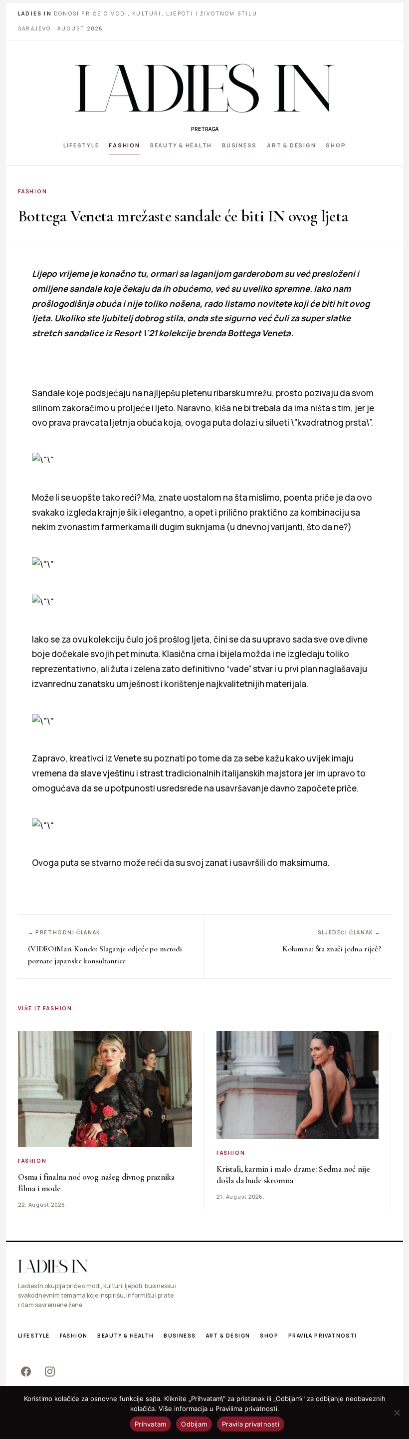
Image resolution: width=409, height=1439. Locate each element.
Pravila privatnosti (322, 1335)
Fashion (124, 145)
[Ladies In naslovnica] (204, 87)
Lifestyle (81, 145)
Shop (336, 145)
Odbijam (194, 1424)
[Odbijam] (397, 1413)
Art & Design (291, 145)
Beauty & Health (181, 145)
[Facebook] (26, 1372)
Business (239, 145)
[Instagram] (50, 1372)
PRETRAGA (204, 128)
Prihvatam (150, 1424)
